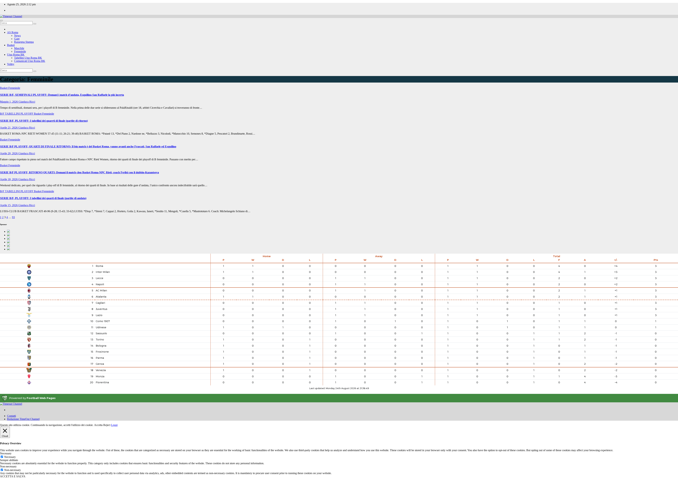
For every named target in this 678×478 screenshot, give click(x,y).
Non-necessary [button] (8, 466)
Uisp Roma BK (16, 54)
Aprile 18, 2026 (9, 179)
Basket (11, 45)
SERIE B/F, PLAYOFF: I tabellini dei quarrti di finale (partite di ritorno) (44, 120)
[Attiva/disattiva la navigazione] (1, 20)
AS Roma (12, 32)
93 (13, 217)
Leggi (114, 424)
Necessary (10, 456)
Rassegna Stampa (24, 41)
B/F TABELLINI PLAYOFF (17, 113)
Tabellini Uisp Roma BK (28, 57)
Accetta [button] (98, 424)
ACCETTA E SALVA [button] (12, 476)
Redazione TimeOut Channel (23, 419)
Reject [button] (106, 424)
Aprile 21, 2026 (9, 127)
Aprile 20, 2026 (9, 153)
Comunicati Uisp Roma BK (29, 60)
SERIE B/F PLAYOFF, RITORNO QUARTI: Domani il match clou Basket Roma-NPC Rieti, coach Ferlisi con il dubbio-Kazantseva (79, 172)
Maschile (19, 48)
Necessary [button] (5, 453)
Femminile (20, 51)
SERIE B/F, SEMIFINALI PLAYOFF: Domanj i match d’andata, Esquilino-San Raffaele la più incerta (62, 94)
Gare (17, 38)
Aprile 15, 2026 (9, 205)
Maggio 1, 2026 (9, 101)
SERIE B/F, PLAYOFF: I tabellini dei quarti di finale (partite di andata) (43, 198)
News (17, 35)
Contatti (11, 415)
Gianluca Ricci (27, 101)
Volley (10, 64)
